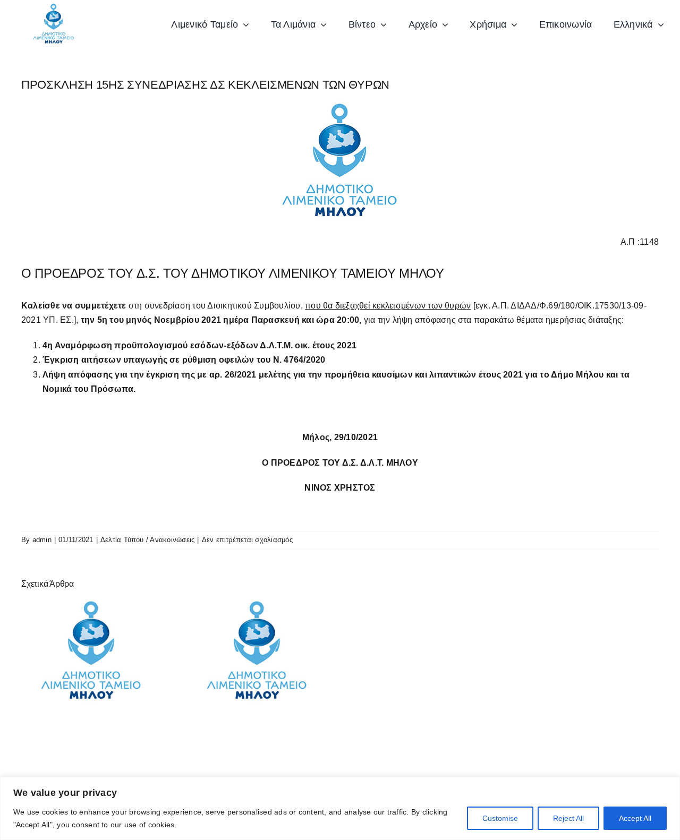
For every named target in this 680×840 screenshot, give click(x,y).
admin (42, 540)
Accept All (635, 818)
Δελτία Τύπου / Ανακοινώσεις (147, 540)
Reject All (568, 818)
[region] (340, 808)
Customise (500, 818)
